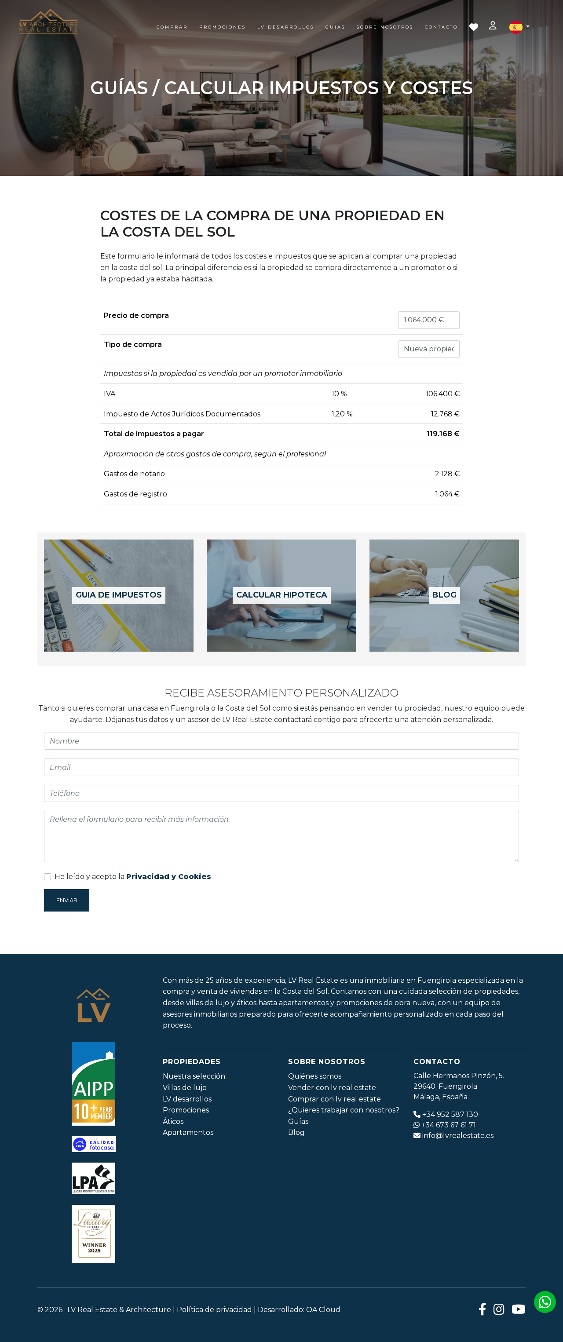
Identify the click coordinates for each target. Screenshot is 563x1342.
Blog (444, 595)
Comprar (172, 27)
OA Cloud (323, 1310)
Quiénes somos (314, 1076)
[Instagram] (499, 1309)
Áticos (173, 1121)
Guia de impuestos (119, 595)
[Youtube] (519, 1309)
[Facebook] (482, 1309)
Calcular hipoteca (281, 595)
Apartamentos (188, 1132)
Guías (298, 1121)
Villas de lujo (185, 1087)
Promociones (222, 27)
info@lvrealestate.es (458, 1135)
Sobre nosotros (385, 27)
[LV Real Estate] (48, 22)
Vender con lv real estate (332, 1087)
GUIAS (335, 27)
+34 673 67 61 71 (448, 1125)
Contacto (441, 27)
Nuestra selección (194, 1076)
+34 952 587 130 (450, 1114)
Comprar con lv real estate (334, 1099)
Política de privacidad (214, 1310)
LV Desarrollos (285, 27)
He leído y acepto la (133, 876)
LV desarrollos (187, 1099)
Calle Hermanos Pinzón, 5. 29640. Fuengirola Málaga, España (458, 1086)
